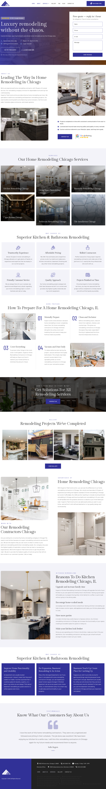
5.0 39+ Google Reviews (16, 18)
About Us (45, 772)
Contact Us (71, 3)
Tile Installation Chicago (85, 222)
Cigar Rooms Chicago (12, 217)
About (38, 3)
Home (33, 3)
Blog (63, 3)
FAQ (59, 3)
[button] (51, 750)
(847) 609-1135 (29, 50)
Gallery (53, 3)
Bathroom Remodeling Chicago (52, 222)
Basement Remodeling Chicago (87, 188)
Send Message (87, 54)
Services (45, 3)
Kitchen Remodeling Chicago (16, 188)
